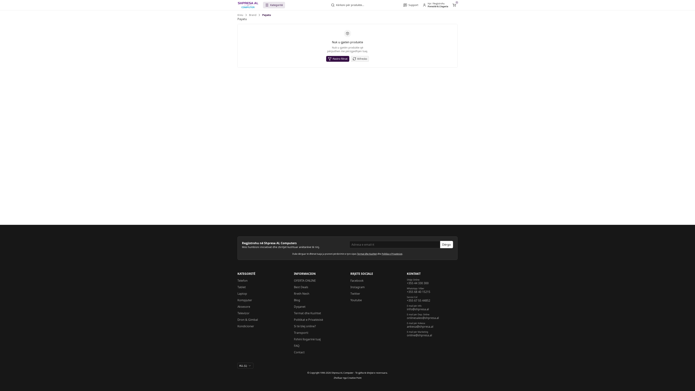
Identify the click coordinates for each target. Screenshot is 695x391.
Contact (299, 352)
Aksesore (243, 307)
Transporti (301, 333)
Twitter (355, 294)
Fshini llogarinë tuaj (307, 339)
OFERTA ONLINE (305, 281)
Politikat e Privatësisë (308, 320)
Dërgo (446, 245)
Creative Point (354, 377)
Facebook (357, 281)
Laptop (242, 294)
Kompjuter (244, 300)
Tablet (241, 287)
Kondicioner (245, 326)
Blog (297, 300)
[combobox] (245, 366)
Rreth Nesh (301, 294)
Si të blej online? (305, 326)
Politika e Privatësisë (392, 253)
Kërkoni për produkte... (350, 5)
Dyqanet (300, 307)
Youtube (356, 300)
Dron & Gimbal (247, 320)
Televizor (243, 313)
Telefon (242, 281)
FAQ (297, 346)
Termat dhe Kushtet (367, 253)
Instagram (357, 287)
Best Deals (301, 287)
